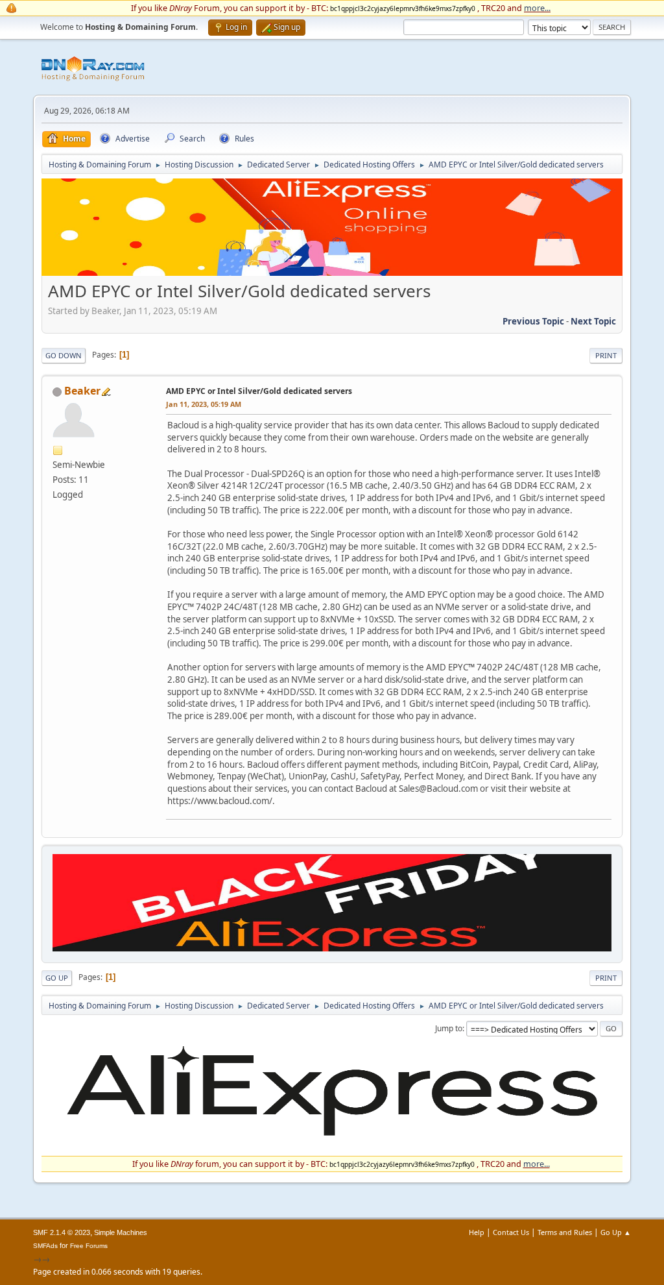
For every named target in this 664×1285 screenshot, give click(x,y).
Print (606, 355)
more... (537, 8)
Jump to (448, 1028)
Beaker (82, 391)
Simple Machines (120, 1232)
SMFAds (45, 1245)
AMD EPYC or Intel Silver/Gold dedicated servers (259, 391)
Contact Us (511, 1232)
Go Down (63, 355)
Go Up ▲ (615, 1232)
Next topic (593, 321)
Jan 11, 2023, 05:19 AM (203, 404)
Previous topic (533, 321)
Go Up (56, 978)
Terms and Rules (565, 1232)
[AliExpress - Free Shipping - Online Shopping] (332, 272)
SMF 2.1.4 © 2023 (61, 1232)
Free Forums (89, 1245)
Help (476, 1232)
